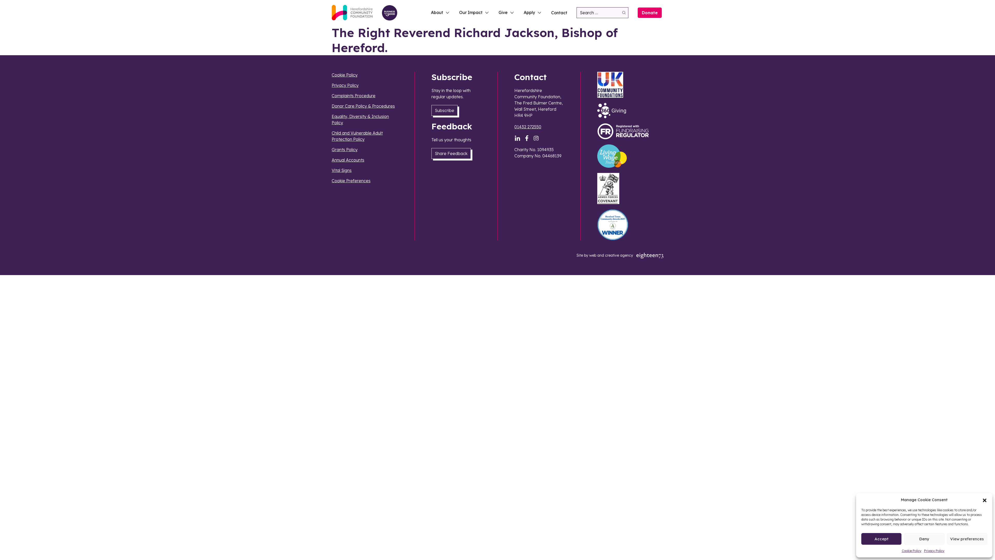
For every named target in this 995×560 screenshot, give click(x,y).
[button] (984, 499)
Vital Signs (342, 170)
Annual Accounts (348, 160)
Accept (882, 538)
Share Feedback (451, 153)
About (437, 12)
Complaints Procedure (353, 95)
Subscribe (444, 110)
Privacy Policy (934, 551)
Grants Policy (345, 149)
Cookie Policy (911, 551)
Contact (559, 12)
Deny (924, 538)
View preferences (967, 538)
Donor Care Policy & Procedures (363, 106)
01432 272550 (527, 126)
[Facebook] (527, 138)
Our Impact (470, 12)
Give (503, 12)
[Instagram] (536, 138)
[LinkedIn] (517, 138)
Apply (529, 12)
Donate (650, 12)
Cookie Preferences (351, 180)
